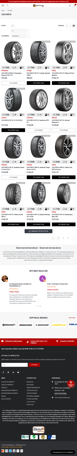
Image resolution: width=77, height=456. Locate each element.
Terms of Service (31, 402)
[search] (7, 5)
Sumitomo (30, 117)
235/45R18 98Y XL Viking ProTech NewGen (63, 74)
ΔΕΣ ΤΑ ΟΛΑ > (72, 317)
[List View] (67, 25)
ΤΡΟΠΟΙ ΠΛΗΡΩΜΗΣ (32, 393)
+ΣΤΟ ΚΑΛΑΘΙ (13, 83)
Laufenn (3, 117)
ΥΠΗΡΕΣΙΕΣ (4, 387)
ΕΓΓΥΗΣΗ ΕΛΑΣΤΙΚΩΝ (32, 399)
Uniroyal (54, 117)
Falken (54, 165)
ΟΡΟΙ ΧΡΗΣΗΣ (30, 385)
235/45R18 (9, 10)
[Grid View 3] (73, 25)
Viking (54, 70)
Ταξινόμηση (5, 36)
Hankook (4, 165)
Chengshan (4, 70)
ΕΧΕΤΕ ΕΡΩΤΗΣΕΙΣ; (61, 393)
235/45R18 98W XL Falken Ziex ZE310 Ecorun (62, 168)
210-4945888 (39, 349)
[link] (13, 52)
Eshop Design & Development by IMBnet (11, 447)
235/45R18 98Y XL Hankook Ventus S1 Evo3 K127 (12, 168)
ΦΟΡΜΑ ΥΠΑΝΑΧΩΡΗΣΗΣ (33, 387)
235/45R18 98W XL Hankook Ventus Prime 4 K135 (38, 168)
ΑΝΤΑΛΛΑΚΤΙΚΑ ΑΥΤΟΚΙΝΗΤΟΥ (9, 390)
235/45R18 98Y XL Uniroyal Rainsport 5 (61, 121)
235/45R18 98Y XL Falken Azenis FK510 (12, 215)
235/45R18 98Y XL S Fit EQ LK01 (12, 120)
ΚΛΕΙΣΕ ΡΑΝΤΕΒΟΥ (6, 399)
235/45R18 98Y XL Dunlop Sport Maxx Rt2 (62, 215)
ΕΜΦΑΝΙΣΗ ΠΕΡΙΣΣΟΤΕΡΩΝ (39, 231)
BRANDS (3, 396)
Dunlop (54, 212)
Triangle (29, 70)
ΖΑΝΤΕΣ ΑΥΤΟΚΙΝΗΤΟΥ (7, 385)
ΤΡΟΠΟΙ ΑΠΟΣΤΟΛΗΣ (32, 390)
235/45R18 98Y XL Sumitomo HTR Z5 (38, 121)
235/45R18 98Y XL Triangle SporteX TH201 (38, 74)
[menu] (2, 5)
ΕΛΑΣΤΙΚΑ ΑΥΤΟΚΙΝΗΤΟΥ (7, 382)
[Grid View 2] (70, 25)
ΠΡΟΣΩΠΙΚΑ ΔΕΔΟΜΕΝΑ (33, 396)
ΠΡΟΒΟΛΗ (61, 25)
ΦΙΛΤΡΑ (3, 25)
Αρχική (3, 10)
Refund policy (30, 404)
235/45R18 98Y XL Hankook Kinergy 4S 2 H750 (38, 215)
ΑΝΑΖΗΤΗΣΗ (30, 382)
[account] (70, 5)
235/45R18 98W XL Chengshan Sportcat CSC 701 (11, 74)
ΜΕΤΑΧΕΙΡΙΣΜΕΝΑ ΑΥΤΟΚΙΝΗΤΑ (9, 393)
